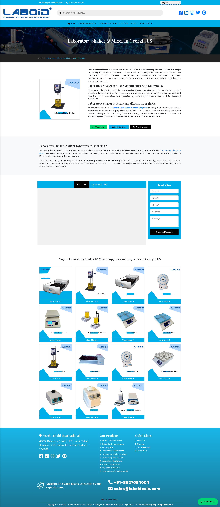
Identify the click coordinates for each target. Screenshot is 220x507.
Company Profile (87, 24)
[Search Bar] (60, 13)
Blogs (134, 24)
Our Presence (143, 447)
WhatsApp (99, 127)
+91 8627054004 (76, 3)
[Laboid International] (27, 12)
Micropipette (107, 447)
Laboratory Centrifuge (111, 461)
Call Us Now (120, 127)
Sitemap (123, 24)
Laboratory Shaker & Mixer (114, 454)
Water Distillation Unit (111, 441)
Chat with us (208, 502)
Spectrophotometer (110, 464)
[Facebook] (181, 13)
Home (73, 24)
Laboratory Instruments (112, 451)
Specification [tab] (99, 184)
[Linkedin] (186, 13)
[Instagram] (192, 13)
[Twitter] (198, 13)
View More (55, 301)
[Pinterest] (204, 13)
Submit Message (164, 232)
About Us (140, 441)
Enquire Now (141, 127)
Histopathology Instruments (114, 471)
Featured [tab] (81, 184)
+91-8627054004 (131, 482)
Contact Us (146, 24)
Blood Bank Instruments (112, 444)
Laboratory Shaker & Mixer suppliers (129, 108)
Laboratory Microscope (112, 457)
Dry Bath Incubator (110, 468)
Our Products (107, 24)
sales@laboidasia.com (52, 3)
